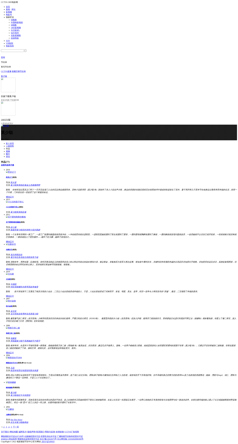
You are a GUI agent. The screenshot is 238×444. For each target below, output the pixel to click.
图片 (8, 154)
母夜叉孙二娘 (11, 333)
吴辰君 (29, 314)
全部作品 (4, 165)
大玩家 (8, 279)
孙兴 (22, 287)
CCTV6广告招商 (72, 432)
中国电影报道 (17, 22)
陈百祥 (13, 370)
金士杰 (29, 185)
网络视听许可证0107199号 (12, 436)
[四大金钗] (11, 301)
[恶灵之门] (11, 172)
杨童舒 (13, 230)
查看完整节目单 (19, 71)
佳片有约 (15, 33)
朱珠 (18, 185)
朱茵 (36, 370)
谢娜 (18, 287)
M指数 (14, 25)
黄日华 (13, 257)
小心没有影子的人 (12, 207)
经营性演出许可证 (49, 436)
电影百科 (10, 46)
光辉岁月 (9, 250)
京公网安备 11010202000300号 (70, 439)
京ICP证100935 (48, 442)
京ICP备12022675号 (48, 439)
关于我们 (5, 432)
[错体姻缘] (11, 382)
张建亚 (13, 338)
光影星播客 (16, 35)
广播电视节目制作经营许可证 (70, 436)
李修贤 (35, 287)
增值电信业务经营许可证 (28, 439)
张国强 (25, 370)
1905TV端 (5, 120)
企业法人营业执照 (9, 439)
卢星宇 (37, 341)
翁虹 (18, 395)
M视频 (14, 20)
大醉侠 (8, 415)
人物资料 (10, 146)
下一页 (16, 427)
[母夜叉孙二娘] (13, 328)
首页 (8, 7)
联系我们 (40, 432)
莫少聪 (13, 185)
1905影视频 (16, 28)
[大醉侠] (10, 409)
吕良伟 (19, 257)
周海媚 (13, 341)
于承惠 (25, 341)
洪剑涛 (25, 230)
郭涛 (30, 257)
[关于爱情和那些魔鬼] (16, 217)
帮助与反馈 (50, 432)
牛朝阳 (13, 284)
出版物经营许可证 (32, 436)
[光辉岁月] (11, 244)
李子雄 (35, 257)
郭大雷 (13, 182)
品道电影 (15, 38)
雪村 (24, 314)
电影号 (9, 15)
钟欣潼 (13, 287)
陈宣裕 (19, 314)
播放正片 (10, 197)
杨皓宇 (31, 341)
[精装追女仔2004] (14, 358)
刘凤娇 (37, 230)
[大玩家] (10, 274)
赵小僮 (13, 227)
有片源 (11, 165)
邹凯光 (31, 370)
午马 (22, 395)
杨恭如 (25, 422)
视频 (8, 151)
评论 (13, 9)
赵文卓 (13, 422)
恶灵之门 (9, 177)
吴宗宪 (13, 311)
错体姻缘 (9, 387)
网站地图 (14, 432)
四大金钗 (9, 306)
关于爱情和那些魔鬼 (13, 222)
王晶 (12, 368)
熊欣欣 (19, 255)
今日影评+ (15, 30)
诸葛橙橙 (36, 185)
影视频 (9, 12)
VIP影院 (9, 43)
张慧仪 (19, 370)
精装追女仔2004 (11, 363)
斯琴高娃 (28, 287)
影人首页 (10, 143)
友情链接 (60, 432)
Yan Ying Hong (16, 420)
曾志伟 (13, 255)
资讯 (8, 156)
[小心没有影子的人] (15, 202)
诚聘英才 (23, 432)
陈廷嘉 (23, 185)
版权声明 (31, 432)
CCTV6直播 (6, 71)
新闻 (8, 9)
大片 (8, 41)
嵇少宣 (31, 230)
